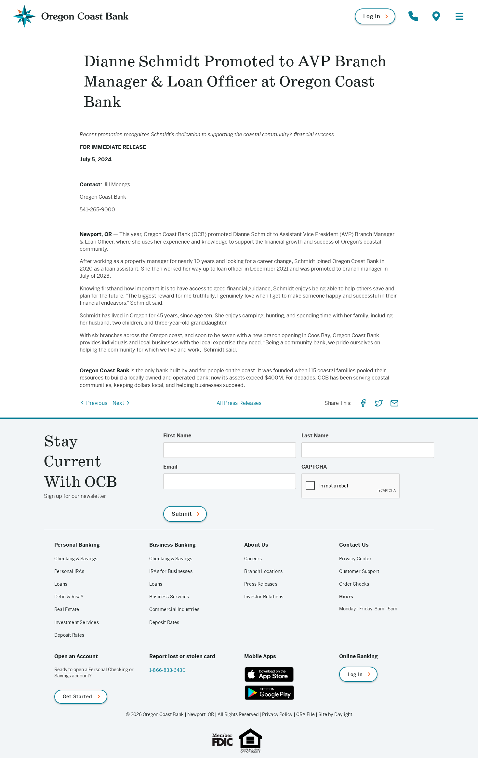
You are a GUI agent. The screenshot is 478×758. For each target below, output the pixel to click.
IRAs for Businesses (171, 571)
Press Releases (260, 584)
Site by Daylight (335, 714)
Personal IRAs (69, 571)
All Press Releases (239, 403)
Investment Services (76, 622)
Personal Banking (77, 544)
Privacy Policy (277, 714)
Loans (60, 584)
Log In (371, 16)
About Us (256, 544)
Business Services (169, 597)
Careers (253, 559)
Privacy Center (355, 559)
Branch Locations (263, 571)
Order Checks (354, 584)
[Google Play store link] (286, 692)
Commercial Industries (174, 609)
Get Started (77, 696)
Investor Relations (264, 597)
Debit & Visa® (69, 597)
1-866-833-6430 (167, 670)
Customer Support (359, 571)
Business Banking (172, 544)
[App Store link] (286, 674)
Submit (182, 514)
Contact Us (354, 544)
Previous (96, 403)
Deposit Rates (69, 635)
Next (119, 403)
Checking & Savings (76, 559)
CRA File (305, 714)
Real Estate (66, 609)
